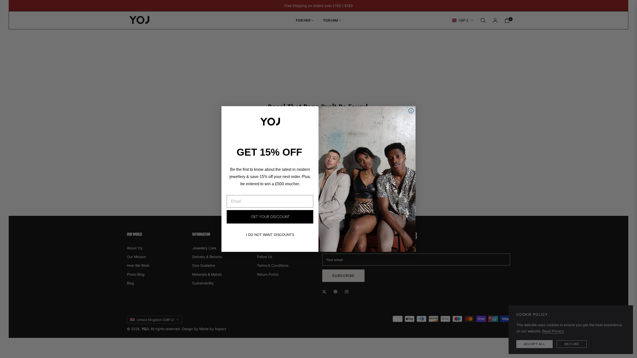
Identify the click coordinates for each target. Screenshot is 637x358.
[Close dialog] (411, 110)
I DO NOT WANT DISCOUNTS (270, 235)
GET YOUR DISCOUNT (270, 217)
